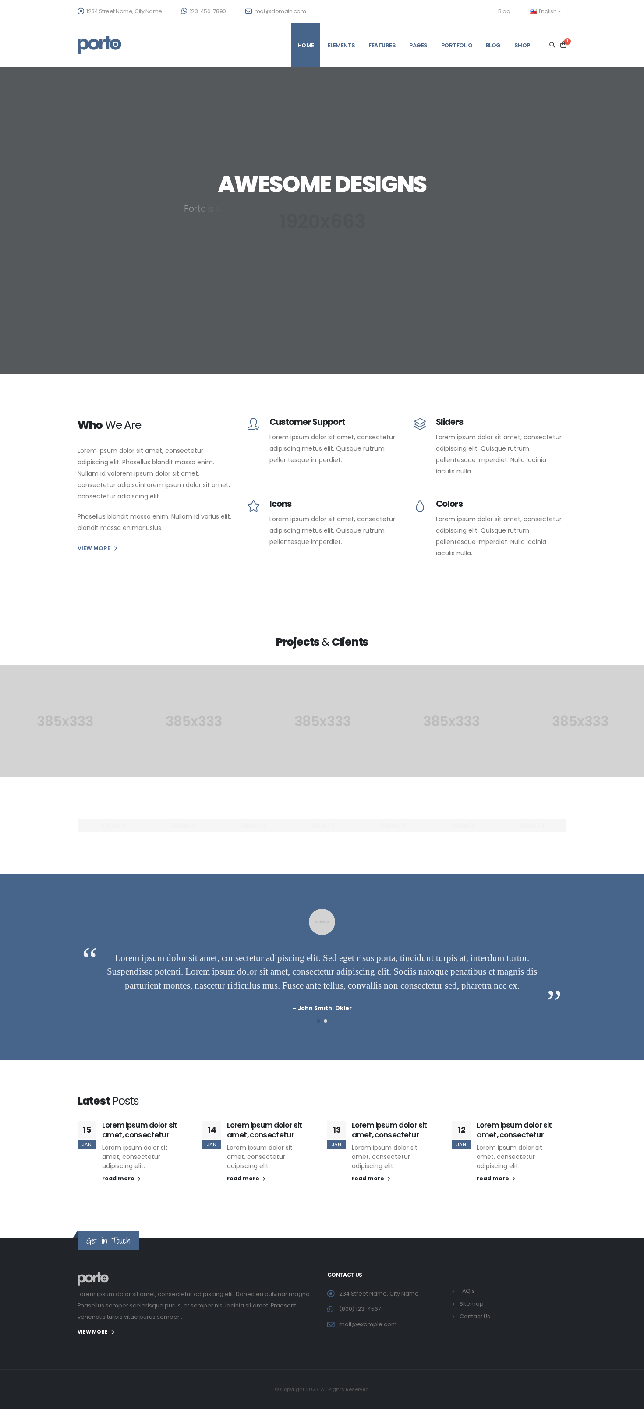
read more (119, 1178)
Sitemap (472, 1303)
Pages (418, 45)
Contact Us (475, 1316)
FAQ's (467, 1291)
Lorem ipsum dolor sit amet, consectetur (139, 1130)
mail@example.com (368, 1324)
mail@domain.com (279, 11)
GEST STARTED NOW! (322, 262)
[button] (318, 1021)
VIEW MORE (94, 548)
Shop (522, 45)
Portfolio (457, 45)
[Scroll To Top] (629, 1399)
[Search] (552, 45)
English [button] (548, 11)
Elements (341, 45)
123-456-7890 (207, 11)
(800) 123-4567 (360, 1309)
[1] (563, 45)
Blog (504, 11)
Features (382, 45)
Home (305, 45)
